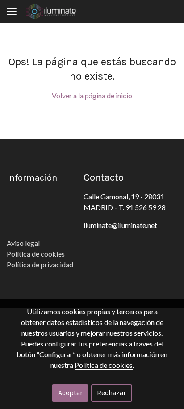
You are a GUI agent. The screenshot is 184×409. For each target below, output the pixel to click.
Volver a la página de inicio (92, 95)
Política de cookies (36, 253)
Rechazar (111, 392)
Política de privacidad (40, 264)
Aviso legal (23, 243)
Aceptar (70, 392)
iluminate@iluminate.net (120, 225)
